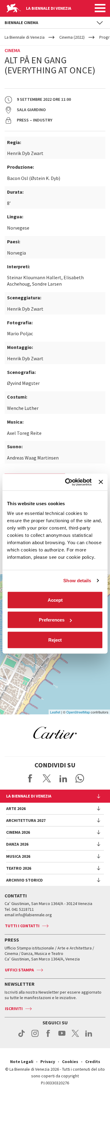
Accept (55, 599)
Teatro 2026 (18, 868)
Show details (77, 580)
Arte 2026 (16, 808)
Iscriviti (14, 1008)
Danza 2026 (17, 844)
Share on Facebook (30, 778)
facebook (48, 1036)
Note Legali (21, 1061)
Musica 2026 (18, 856)
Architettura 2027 (26, 820)
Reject (55, 639)
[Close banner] (101, 482)
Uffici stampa (19, 970)
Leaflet (55, 712)
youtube (62, 1036)
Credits (92, 1061)
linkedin (88, 1036)
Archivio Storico (24, 880)
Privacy (47, 1061)
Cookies (70, 1061)
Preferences (51, 619)
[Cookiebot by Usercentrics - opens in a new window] (68, 482)
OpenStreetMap (78, 712)
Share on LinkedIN (63, 778)
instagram (35, 1036)
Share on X (47, 778)
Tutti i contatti (22, 925)
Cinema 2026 (18, 832)
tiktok (21, 1036)
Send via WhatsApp (80, 778)
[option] (55, 733)
